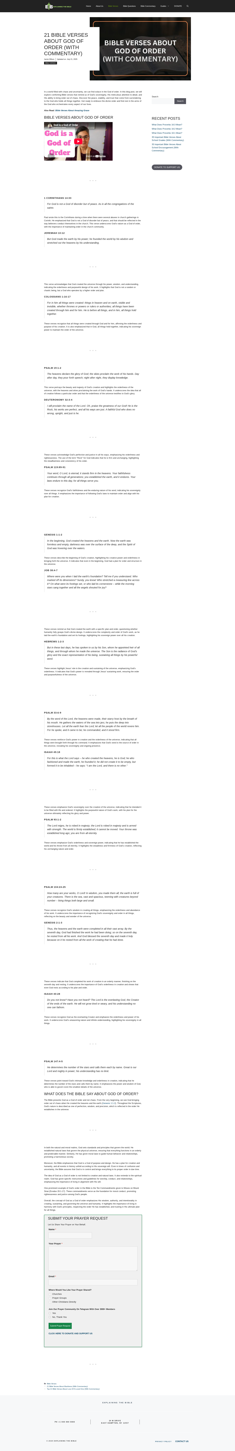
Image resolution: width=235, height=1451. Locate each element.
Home (88, 6)
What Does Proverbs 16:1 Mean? (167, 133)
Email (52, 1276)
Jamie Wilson (49, 59)
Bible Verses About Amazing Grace (72, 110)
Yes (54, 1313)
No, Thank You (59, 1317)
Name (52, 1229)
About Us (99, 6)
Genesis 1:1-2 (108, 1103)
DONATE (178, 6)
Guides (163, 6)
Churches (57, 1294)
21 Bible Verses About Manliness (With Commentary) (67, 1386)
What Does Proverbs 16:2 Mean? (167, 129)
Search (155, 96)
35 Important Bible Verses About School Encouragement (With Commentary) (166, 147)
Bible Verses (113, 6)
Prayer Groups (59, 1298)
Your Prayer (55, 1243)
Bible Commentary (148, 6)
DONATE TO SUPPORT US (167, 167)
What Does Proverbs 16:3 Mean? (167, 125)
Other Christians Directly (64, 1302)
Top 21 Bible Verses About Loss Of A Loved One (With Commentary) (73, 1389)
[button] (187, 6)
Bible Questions (129, 6)
